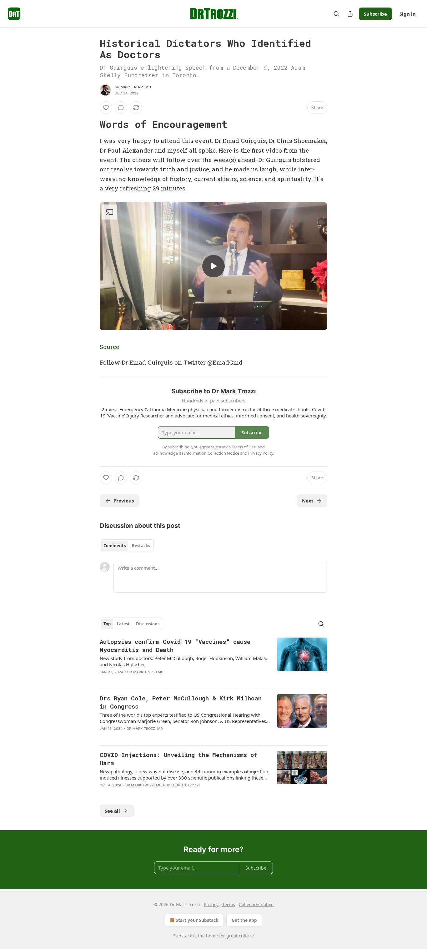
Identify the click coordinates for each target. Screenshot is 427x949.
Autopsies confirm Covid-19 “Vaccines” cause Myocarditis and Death (175, 646)
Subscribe (375, 14)
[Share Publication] (350, 14)
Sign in (407, 14)
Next (308, 500)
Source (109, 347)
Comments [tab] (114, 545)
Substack (182, 936)
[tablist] (127, 545)
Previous (123, 500)
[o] (213, 266)
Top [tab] (107, 624)
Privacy (211, 904)
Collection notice (256, 904)
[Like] (106, 107)
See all (112, 811)
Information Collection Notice (211, 453)
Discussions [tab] (147, 624)
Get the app (244, 920)
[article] (213, 660)
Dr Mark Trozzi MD (133, 87)
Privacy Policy (260, 453)
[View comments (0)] (121, 107)
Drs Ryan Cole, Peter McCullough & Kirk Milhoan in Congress (181, 702)
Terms (228, 904)
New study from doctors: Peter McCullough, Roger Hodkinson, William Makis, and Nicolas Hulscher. (183, 661)
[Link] (91, 124)
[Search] (336, 14)
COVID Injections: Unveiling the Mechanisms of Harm (179, 759)
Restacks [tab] (141, 545)
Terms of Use (244, 447)
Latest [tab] (123, 624)
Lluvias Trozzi (185, 785)
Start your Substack (197, 920)
